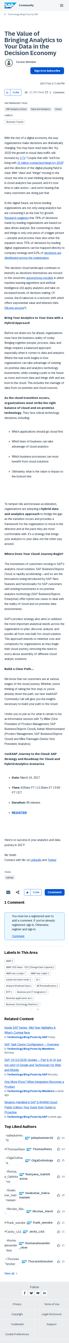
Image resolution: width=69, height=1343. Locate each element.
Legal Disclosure (52, 1314)
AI (37, 979)
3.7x (22, 158)
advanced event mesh (17, 979)
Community (26, 5)
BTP (8, 992)
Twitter (52, 860)
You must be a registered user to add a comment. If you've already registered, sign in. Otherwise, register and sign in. (33, 923)
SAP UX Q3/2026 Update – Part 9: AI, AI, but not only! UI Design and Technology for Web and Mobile (32, 1065)
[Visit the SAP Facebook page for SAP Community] (24, 1293)
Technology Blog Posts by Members (31, 1048)
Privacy (17, 1304)
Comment (18, 936)
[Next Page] (37, 1009)
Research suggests (16, 217)
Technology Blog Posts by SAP (23, 14)
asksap (9, 877)
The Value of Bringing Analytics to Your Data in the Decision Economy (33, 43)
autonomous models (39, 277)
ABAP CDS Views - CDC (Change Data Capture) (29, 967)
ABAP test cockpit (15, 973)
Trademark (17, 1324)
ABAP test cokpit (39, 973)
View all (9, 1273)
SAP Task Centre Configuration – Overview (31, 1044)
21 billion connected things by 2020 (40, 162)
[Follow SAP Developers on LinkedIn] (44, 1293)
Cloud (58, 109)
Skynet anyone (14, 308)
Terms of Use (51, 1304)
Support (52, 1324)
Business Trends (14, 122)
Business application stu (18, 998)
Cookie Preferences (17, 1334)
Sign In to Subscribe (47, 70)
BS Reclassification (46, 986)
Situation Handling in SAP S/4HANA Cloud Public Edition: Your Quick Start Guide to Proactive (30, 1107)
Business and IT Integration (31, 992)
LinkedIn (36, 860)
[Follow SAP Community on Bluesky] (31, 1293)
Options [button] (32, 77)
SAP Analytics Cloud (16, 109)
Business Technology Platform (21, 1004)
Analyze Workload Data (18, 986)
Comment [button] (55, 892)
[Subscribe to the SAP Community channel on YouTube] (37, 1293)
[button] (7, 92)
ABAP (8, 961)
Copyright (17, 1314)
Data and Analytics (40, 109)
